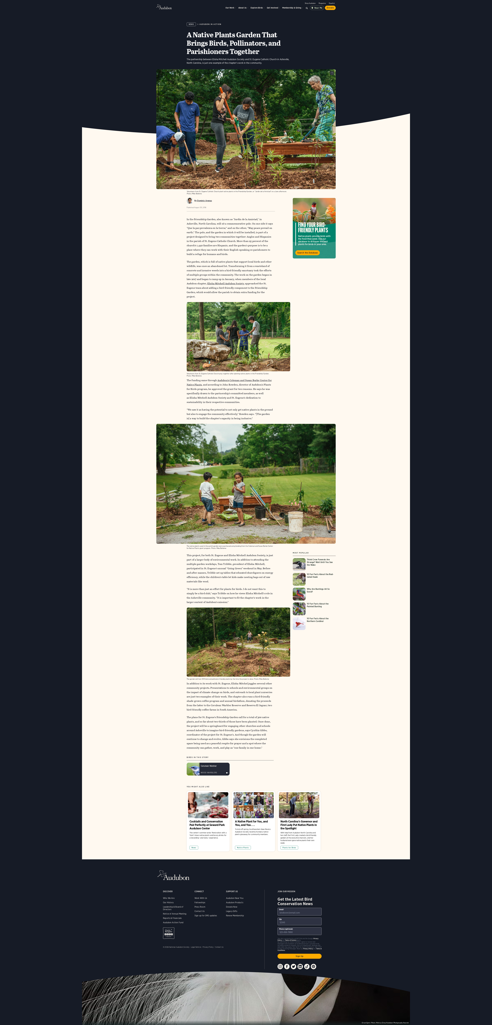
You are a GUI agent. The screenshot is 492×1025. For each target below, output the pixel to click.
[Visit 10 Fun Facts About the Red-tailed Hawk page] (314, 579)
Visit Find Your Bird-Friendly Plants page (314, 228)
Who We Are (169, 898)
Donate (330, 8)
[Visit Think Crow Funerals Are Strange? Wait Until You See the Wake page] (314, 564)
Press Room (199, 907)
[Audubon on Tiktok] (307, 966)
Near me (318, 8)
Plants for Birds (289, 848)
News (191, 24)
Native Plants (243, 848)
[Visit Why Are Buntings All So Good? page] (314, 594)
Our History (168, 902)
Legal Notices (196, 947)
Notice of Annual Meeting (174, 914)
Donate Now (231, 907)
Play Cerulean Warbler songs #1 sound (227, 772)
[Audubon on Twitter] (293, 966)
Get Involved (272, 8)
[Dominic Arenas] (190, 200)
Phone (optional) (286, 929)
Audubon (164, 6)
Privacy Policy (208, 947)
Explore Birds (257, 8)
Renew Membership (235, 915)
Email (281, 909)
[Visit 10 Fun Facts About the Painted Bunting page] (314, 608)
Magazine (322, 3)
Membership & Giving (291, 8)
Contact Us (199, 911)
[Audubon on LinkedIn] (300, 966)
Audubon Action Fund (173, 922)
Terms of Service (290, 940)
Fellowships (199, 902)
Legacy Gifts (231, 911)
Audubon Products (234, 902)
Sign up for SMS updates (205, 915)
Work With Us (200, 898)
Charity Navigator (168, 933)
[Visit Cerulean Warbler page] (208, 769)
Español (332, 3)
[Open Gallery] (332, 73)
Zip (280, 919)
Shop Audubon (310, 3)
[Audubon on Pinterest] (313, 966)
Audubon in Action (210, 24)
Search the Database (307, 253)
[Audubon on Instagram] (280, 966)
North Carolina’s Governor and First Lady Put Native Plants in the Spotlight (299, 821)
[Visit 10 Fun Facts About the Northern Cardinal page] (314, 623)
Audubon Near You (234, 898)
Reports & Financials (172, 918)
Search (307, 8)
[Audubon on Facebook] (287, 966)
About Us (242, 8)
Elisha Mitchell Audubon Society (225, 283)
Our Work (229, 8)
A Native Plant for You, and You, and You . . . (253, 821)
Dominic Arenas (204, 200)
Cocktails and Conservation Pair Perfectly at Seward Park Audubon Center (208, 821)
